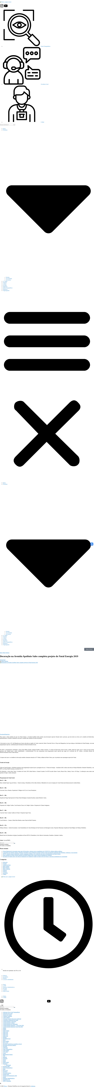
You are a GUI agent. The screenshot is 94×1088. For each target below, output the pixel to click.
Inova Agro (5, 1042)
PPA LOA (5, 1070)
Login (4, 1053)
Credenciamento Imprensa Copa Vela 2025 (13, 1026)
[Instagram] (2, 6)
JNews (5, 1086)
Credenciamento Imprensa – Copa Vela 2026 (13, 1025)
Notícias (5, 870)
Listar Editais (6, 1050)
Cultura (4, 284)
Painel (4, 1059)
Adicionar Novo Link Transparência (11, 1012)
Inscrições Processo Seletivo (9, 1045)
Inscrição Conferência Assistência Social (12, 1044)
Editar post (5, 1032)
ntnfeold (5, 1057)
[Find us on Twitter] (0, 1083)
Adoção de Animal (7, 1015)
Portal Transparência (7, 288)
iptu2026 (5, 1046)
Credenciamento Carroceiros (9, 1021)
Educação (5, 862)
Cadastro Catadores (7, 1016)
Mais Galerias (6, 866)
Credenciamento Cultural (9, 1022)
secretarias (5, 873)
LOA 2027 (5, 1052)
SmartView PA (6, 1079)
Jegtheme (33, 1086)
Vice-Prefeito (9, 278)
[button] (47, 386)
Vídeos (4, 874)
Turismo (5, 282)
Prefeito (7, 277)
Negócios (5, 286)
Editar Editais (6, 1030)
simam (4, 1077)
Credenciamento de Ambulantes (10, 1024)
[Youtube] (6, 6)
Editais (4, 1028)
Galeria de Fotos (7, 865)
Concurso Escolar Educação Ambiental (12, 1018)
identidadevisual (6, 1038)
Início (4, 128)
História (5, 1037)
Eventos (5, 285)
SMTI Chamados (7, 1081)
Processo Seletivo (7, 1073)
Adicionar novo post (7, 1013)
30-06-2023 (2, 660)
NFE (4, 1055)
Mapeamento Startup (8, 1054)
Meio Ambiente (6, 869)
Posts (4, 1069)
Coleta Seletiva (6, 1017)
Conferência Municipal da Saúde (10, 1020)
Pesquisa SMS (6, 1066)
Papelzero (5, 289)
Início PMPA (6, 1041)
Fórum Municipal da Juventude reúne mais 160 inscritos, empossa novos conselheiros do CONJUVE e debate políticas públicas (32, 851)
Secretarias (8, 280)
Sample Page (6, 1074)
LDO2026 (5, 1048)
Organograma (6, 290)
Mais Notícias (6, 652)
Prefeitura (5, 1071)
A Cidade (5, 281)
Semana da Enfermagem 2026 (10, 1075)
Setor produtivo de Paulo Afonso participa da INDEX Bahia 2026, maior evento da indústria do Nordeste (27, 855)
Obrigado (5, 1058)
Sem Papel (8, 1065)
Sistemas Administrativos (9, 1078)
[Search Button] (14, 1007)
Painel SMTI (6, 1062)
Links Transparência (7, 1049)
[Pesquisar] (14, 125)
